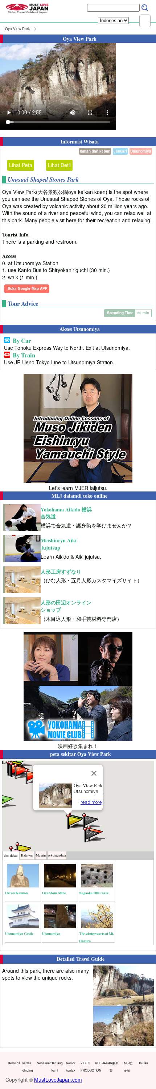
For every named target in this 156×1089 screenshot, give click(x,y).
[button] (74, 820)
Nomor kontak (70, 1066)
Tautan (143, 1063)
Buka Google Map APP (28, 288)
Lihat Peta (20, 165)
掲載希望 (114, 1066)
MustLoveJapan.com (58, 1079)
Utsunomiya (140, 151)
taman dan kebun (95, 151)
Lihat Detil (59, 165)
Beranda (13, 1063)
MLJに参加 (128, 1066)
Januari (120, 151)
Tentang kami (57, 1066)
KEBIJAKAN (100, 1063)
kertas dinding (27, 1066)
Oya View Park (17, 28)
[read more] (91, 802)
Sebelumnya (42, 1063)
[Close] (94, 773)
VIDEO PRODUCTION (86, 1066)
